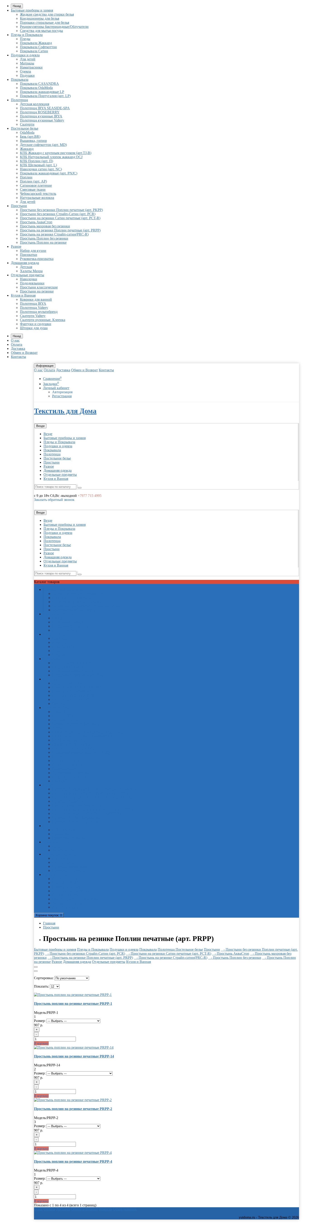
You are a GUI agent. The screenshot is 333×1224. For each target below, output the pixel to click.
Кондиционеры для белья (39, 18)
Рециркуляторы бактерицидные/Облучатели (54, 27)
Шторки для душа (34, 328)
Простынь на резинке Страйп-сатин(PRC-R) (54, 234)
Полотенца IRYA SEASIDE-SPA (45, 108)
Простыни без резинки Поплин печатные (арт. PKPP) (61, 210)
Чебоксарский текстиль (38, 193)
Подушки (27, 75)
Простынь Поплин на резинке (43, 242)
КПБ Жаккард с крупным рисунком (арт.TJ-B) (55, 153)
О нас (15, 340)
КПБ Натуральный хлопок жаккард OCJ (51, 157)
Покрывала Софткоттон (38, 47)
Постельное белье (24, 128)
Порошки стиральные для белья (44, 22)
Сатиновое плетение (36, 185)
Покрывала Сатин (34, 51)
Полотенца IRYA (33, 303)
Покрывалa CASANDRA (39, 84)
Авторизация (62, 392)
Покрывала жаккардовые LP (42, 92)
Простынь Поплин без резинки (44, 238)
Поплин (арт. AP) (33, 181)
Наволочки (28, 279)
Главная (49, 923)
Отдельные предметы (27, 275)
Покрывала (19, 79)
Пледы (25, 39)
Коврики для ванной (36, 299)
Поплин (26, 177)
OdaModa (27, 132)
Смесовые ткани (33, 189)
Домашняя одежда (25, 263)
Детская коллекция (34, 104)
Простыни (19, 206)
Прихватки (28, 255)
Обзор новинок (125, 1209)
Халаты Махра (31, 271)
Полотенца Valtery (34, 308)
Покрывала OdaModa (36, 88)
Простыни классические (39, 287)
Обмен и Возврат (24, 353)
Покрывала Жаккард (36, 43)
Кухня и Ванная (23, 295)
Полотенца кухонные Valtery (42, 120)
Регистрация (62, 396)
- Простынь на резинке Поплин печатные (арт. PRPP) (90, 958)
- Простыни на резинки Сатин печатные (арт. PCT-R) (168, 953)
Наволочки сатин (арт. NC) (41, 169)
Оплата (16, 344)
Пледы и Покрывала (27, 35)
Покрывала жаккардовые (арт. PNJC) (48, 173)
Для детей (27, 59)
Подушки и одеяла (25, 55)
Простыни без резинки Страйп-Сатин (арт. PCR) (57, 214)
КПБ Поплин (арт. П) (36, 161)
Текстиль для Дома (65, 411)
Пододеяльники (32, 283)
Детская (26, 267)
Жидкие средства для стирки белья (47, 14)
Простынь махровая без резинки (45, 226)
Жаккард (27, 149)
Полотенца (19, 100)
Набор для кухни (33, 250)
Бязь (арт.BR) (30, 136)
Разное (16, 246)
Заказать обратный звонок (54, 500)
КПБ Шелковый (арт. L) (38, 165)
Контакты (18, 357)
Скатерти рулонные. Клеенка (42, 320)
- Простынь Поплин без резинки (234, 958)
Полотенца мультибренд (39, 312)
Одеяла (25, 71)
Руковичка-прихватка (36, 259)
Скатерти (27, 124)
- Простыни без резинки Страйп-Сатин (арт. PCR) (85, 953)
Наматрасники (31, 67)
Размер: (40, 1021)
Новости (105, 1209)
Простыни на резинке (37, 291)
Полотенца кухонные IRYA (41, 116)
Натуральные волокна (37, 198)
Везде (47, 434)
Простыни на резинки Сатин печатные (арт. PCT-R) (60, 218)
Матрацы (27, 63)
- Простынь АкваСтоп (230, 953)
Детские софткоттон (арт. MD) (43, 145)
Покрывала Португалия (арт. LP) (45, 96)
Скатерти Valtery (33, 316)
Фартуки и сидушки (35, 324)
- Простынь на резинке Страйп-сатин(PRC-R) (170, 958)
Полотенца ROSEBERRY (40, 112)
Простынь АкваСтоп (36, 222)
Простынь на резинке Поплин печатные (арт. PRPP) (60, 230)
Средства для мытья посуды (41, 31)
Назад (17, 6)
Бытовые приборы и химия (32, 10)
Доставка (18, 348)
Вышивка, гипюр (33, 141)
